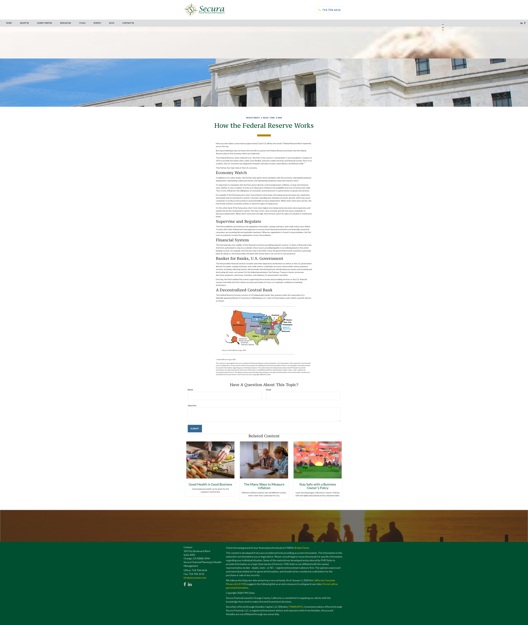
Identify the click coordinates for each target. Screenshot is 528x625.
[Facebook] (525, 23)
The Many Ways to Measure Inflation (264, 486)
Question (192, 405)
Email (268, 389)
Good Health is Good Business (210, 484)
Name (190, 389)
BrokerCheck (302, 547)
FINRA (292, 606)
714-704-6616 (331, 9)
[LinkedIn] (521, 23)
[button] (24, 23)
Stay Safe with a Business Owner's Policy (317, 486)
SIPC (299, 606)
